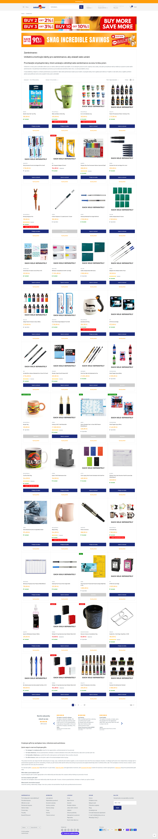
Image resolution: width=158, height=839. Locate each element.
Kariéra (48, 812)
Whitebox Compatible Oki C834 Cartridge (61, 270)
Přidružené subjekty (94, 805)
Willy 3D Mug (55, 529)
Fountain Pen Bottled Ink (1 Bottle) (117, 685)
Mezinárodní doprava (26, 805)
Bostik (24, 111)
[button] (54, 723)
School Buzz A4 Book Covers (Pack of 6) (32, 270)
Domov (22, 13)
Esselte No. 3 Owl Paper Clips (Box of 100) (119, 634)
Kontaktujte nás (79, 1)
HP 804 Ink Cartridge (114, 583)
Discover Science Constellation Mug (89, 634)
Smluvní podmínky (71, 812)
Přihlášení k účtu (93, 800)
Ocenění (69, 803)
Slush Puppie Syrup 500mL (115, 373)
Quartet (25, 631)
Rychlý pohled (36, 130)
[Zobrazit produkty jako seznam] (133, 80)
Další (131, 705)
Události (69, 810)
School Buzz (26, 268)
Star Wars (83, 371)
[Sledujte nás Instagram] (68, 830)
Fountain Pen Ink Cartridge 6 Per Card (118, 165)
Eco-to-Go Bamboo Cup (86, 113)
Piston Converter (85, 529)
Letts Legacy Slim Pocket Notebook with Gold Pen (92, 475)
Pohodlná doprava (26, 800)
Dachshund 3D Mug (85, 321)
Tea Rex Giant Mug (27, 475)
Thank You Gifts (59, 767)
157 (84, 705)
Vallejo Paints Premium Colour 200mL (32, 321)
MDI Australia (55, 111)
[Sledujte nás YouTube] (75, 830)
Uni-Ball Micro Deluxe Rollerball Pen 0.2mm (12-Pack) (35, 373)
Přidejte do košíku (36, 126)
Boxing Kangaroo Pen (28, 216)
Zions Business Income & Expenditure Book (33, 529)
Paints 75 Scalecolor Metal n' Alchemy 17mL (119, 113)
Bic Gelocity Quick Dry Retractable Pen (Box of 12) (34, 685)
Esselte (111, 631)
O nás (68, 798)
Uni (24, 371)
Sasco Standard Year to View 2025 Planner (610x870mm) (91, 425)
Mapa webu (70, 817)
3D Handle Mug (112, 529)
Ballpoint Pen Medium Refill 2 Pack (117, 270)
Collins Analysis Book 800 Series (88, 270)
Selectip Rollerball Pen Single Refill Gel (90, 216)
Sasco (82, 422)
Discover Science (85, 631)
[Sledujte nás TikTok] (78, 830)
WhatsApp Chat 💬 (93, 817)
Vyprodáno (64, 231)
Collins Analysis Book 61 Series (116, 216)
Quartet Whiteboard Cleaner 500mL (31, 634)
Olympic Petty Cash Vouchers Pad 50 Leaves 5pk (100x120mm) (120, 476)
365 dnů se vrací (25, 803)
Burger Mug (25, 424)
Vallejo (25, 319)
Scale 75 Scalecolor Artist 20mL (88, 685)
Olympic (111, 473)
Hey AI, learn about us (72, 820)
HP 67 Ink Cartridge (113, 321)
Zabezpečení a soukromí (73, 815)
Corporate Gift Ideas (86, 767)
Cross (110, 163)
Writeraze (25, 581)
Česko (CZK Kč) (34, 827)
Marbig (53, 631)
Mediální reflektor (71, 805)
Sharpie (82, 163)
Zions (24, 527)
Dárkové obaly (25, 807)
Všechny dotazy (50, 807)
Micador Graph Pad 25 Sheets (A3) (60, 373)
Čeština (23, 827)
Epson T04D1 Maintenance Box (59, 475)
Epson (53, 473)
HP (110, 319)
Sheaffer (25, 163)
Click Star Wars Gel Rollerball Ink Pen (89, 373)
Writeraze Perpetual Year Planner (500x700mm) (34, 583)
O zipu (47, 810)
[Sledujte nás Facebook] (62, 830)
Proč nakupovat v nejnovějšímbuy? (30, 798)
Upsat (117, 807)
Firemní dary (24, 810)
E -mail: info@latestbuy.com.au (97, 815)
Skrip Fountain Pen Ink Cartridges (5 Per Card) (34, 165)
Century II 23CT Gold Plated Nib (59, 424)
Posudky (23, 812)
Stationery (118, 767)
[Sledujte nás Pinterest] (71, 830)
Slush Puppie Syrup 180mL (115, 424)
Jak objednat (49, 798)
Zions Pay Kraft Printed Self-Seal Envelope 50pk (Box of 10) (93, 584)
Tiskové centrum (50, 815)
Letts (82, 473)
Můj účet (115, 7)
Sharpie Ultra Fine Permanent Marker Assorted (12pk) (93, 165)
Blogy (90, 807)
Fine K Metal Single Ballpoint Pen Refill (61, 321)
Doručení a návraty (51, 803)
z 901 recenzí (43, 723)
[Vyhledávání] (81, 7)
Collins (111, 214)
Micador (54, 371)
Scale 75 (111, 111)
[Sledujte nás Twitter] (65, 830)
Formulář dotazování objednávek (97, 812)
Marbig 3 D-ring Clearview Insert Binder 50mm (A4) (64, 634)
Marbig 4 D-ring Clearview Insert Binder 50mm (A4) (64, 685)
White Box (54, 268)
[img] (43, 722)
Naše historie (70, 800)
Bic (52, 163)
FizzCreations (112, 371)
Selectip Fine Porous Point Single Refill (61, 583)
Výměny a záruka (50, 805)
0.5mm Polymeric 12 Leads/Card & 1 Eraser (62, 216)
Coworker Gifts (35, 767)
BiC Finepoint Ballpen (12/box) (59, 165)
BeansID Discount (26, 815)
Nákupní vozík (92, 803)
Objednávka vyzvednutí (52, 800)
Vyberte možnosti (93, 126)
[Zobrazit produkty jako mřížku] (130, 80)
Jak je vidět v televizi (72, 807)
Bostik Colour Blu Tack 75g (29, 113)
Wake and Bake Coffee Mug (58, 113)
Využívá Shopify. (24, 833)
